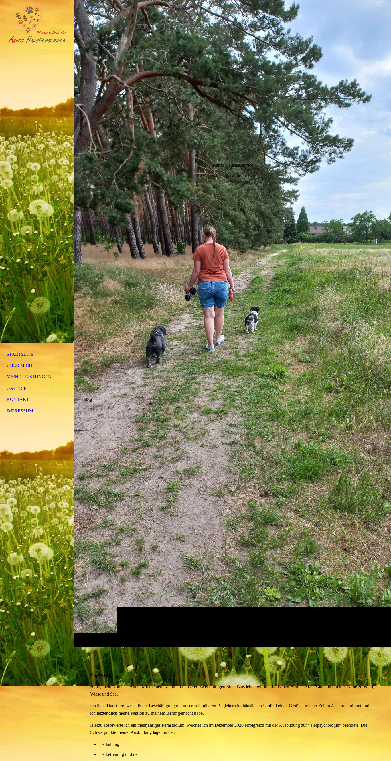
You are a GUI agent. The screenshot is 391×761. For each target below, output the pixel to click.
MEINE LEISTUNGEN (29, 376)
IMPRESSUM (20, 410)
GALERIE (17, 388)
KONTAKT (18, 399)
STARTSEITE (20, 354)
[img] (232, 323)
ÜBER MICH (19, 365)
